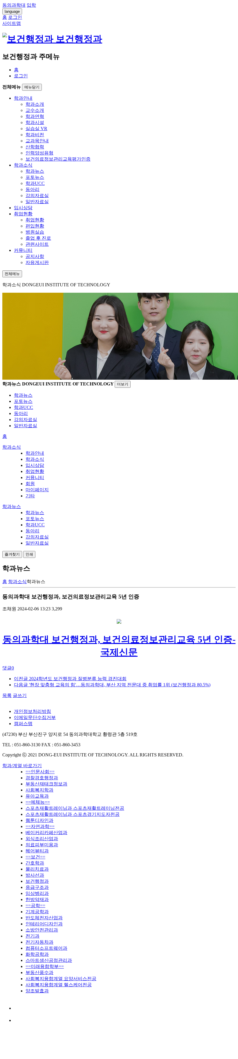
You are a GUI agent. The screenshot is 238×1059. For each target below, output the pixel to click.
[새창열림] (19, 1008)
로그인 (21, 75)
